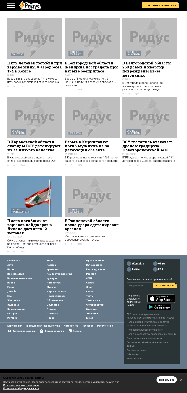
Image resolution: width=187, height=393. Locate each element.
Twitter (136, 269)
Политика (52, 313)
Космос (51, 265)
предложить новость (161, 5)
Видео (11, 282)
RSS (160, 269)
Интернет (13, 313)
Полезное (88, 325)
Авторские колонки (24, 331)
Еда (9, 296)
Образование (55, 300)
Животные (13, 300)
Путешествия (94, 265)
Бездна (77, 331)
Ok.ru (161, 263)
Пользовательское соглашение (145, 329)
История (12, 318)
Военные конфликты (76, 53)
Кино (50, 260)
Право (50, 318)
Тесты (90, 296)
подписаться (165, 285)
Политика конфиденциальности (145, 338)
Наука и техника (56, 291)
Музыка (51, 287)
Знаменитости (16, 309)
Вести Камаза (134, 358)
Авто (10, 265)
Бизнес (11, 269)
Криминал (53, 269)
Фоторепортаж (95, 304)
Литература (54, 282)
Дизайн (11, 291)
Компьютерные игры (59, 274)
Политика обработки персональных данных (151, 334)
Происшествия (20, 212)
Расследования (95, 269)
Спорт (89, 287)
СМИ (89, 278)
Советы (90, 282)
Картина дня (14, 325)
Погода (51, 309)
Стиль (89, 291)
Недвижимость (56, 296)
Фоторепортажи (54, 331)
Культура (52, 278)
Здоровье (13, 304)
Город (10, 287)
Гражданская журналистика (43, 325)
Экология (91, 309)
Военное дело (15, 274)
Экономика (92, 313)
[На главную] (30, 5)
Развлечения (105, 325)
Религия (91, 274)
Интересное (71, 325)
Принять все (166, 379)
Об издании (133, 354)
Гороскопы (13, 260)
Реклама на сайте (136, 350)
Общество (17, 54)
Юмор (89, 318)
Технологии (93, 300)
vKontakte (138, 263)
